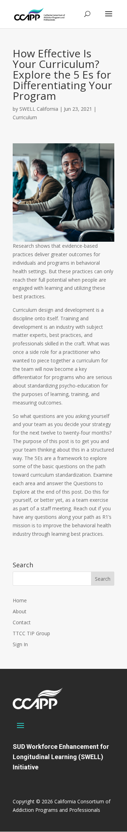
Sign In (20, 644)
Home (20, 600)
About (19, 611)
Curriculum (25, 117)
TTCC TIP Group (31, 633)
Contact (22, 622)
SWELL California (38, 108)
